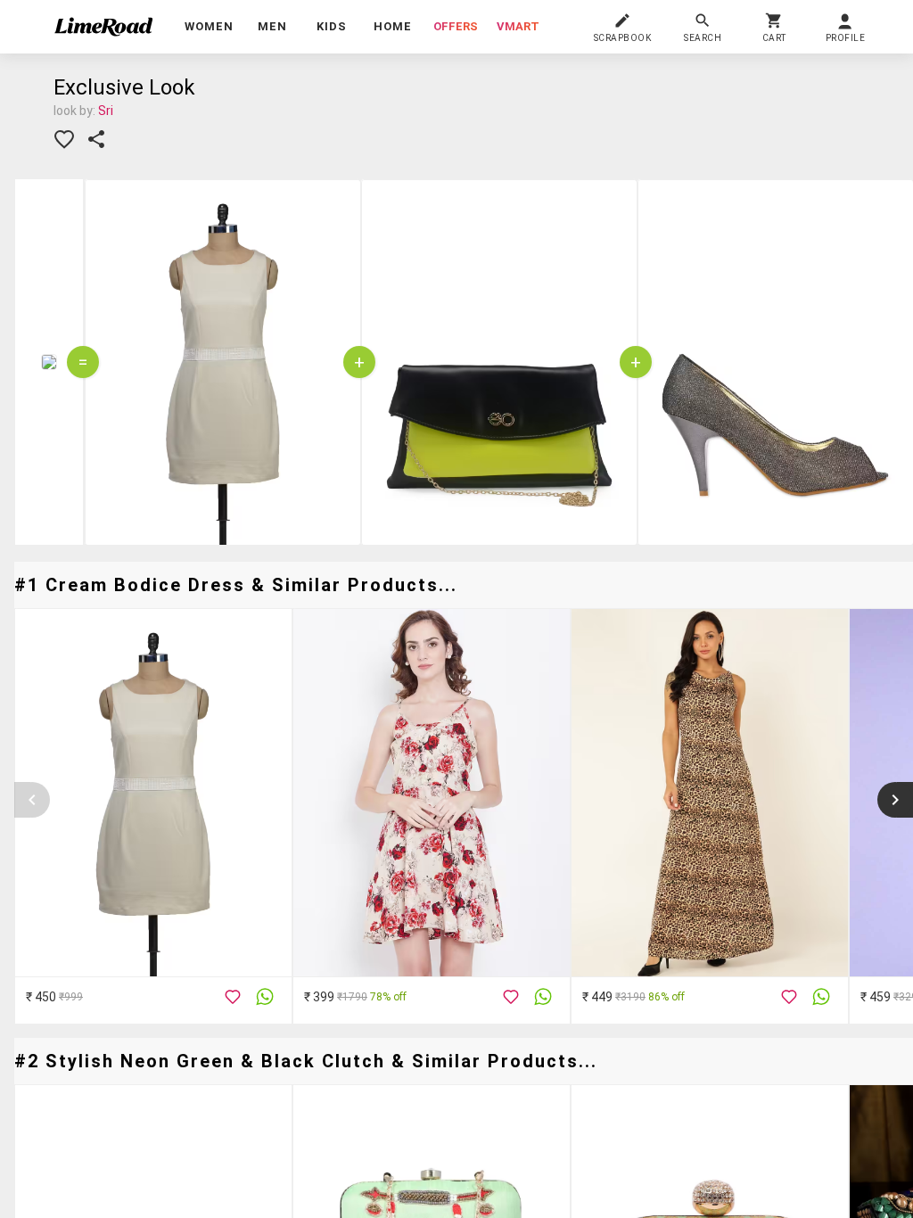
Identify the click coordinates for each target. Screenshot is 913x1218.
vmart (518, 26)
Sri (105, 110)
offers (455, 26)
